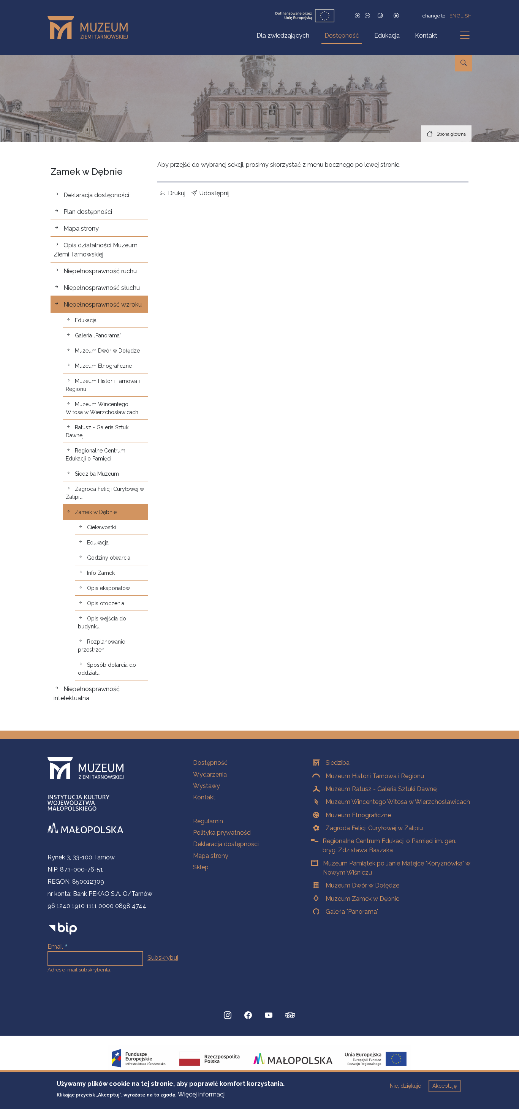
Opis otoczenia (105, 603)
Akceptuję (444, 1086)
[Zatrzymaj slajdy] (396, 15)
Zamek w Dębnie (96, 512)
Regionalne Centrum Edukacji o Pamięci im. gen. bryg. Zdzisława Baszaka (389, 845)
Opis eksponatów (108, 588)
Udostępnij (214, 193)
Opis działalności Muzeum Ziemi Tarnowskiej (96, 250)
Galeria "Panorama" (352, 911)
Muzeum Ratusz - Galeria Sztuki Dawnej (382, 789)
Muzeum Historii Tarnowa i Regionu (103, 385)
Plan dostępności (87, 211)
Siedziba (338, 762)
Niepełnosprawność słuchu (101, 287)
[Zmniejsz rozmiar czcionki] (367, 15)
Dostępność (341, 35)
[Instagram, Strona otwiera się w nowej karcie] (227, 1015)
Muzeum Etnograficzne (103, 366)
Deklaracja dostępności (96, 195)
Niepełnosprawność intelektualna (87, 693)
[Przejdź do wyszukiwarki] (463, 63)
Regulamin (208, 821)
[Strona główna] (90, 27)
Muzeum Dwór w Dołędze (107, 351)
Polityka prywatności (222, 832)
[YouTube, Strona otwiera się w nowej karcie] (268, 1015)
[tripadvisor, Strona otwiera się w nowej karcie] (290, 1016)
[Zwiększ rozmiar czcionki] (357, 15)
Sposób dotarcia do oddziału (107, 669)
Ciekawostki (101, 527)
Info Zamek (101, 573)
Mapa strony (81, 228)
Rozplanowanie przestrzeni (101, 646)
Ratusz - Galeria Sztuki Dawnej (98, 431)
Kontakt (426, 35)
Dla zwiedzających (282, 35)
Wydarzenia (210, 774)
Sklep (201, 867)
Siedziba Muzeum (97, 474)
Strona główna (451, 134)
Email (55, 946)
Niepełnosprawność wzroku (102, 304)
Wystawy (206, 785)
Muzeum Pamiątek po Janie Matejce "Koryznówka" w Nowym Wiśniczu (396, 868)
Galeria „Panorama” (98, 335)
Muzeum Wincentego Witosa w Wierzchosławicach (102, 408)
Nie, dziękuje (405, 1086)
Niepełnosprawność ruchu (100, 271)
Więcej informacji (202, 1094)
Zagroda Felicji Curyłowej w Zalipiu (105, 493)
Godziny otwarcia (108, 558)
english (460, 16)
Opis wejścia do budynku (102, 622)
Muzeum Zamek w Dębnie (362, 898)
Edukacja (387, 35)
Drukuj (176, 193)
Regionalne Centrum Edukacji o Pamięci (95, 455)
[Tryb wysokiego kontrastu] (380, 15)
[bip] (62, 928)
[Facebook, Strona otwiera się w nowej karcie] (248, 1015)
